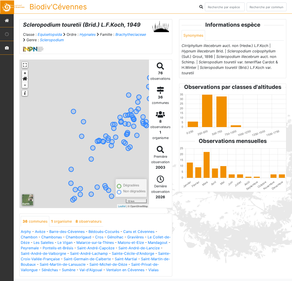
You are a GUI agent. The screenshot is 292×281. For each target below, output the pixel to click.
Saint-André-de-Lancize (139, 248)
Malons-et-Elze (131, 242)
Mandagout (157, 242)
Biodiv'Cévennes (58, 6)
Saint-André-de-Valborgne (43, 253)
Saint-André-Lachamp (89, 253)
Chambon (29, 237)
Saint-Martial (126, 259)
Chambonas (51, 237)
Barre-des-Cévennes (67, 231)
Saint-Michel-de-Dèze (108, 264)
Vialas (153, 270)
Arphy (26, 231)
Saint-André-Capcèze (96, 248)
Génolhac (115, 237)
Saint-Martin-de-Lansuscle (63, 264)
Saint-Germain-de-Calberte (87, 259)
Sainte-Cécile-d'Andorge (133, 253)
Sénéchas (50, 270)
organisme (61, 221)
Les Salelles (44, 242)
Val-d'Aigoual (90, 270)
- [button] (25, 84)
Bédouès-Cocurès (104, 231)
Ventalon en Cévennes (125, 270)
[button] (25, 79)
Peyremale (30, 248)
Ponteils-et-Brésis (58, 248)
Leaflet (122, 206)
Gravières (135, 237)
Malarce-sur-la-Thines (95, 242)
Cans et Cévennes (138, 231)
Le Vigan (65, 242)
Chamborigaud (78, 237)
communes (35, 221)
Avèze (40, 231)
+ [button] (25, 73)
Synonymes (193, 35)
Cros (99, 237)
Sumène (69, 270)
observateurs (89, 221)
